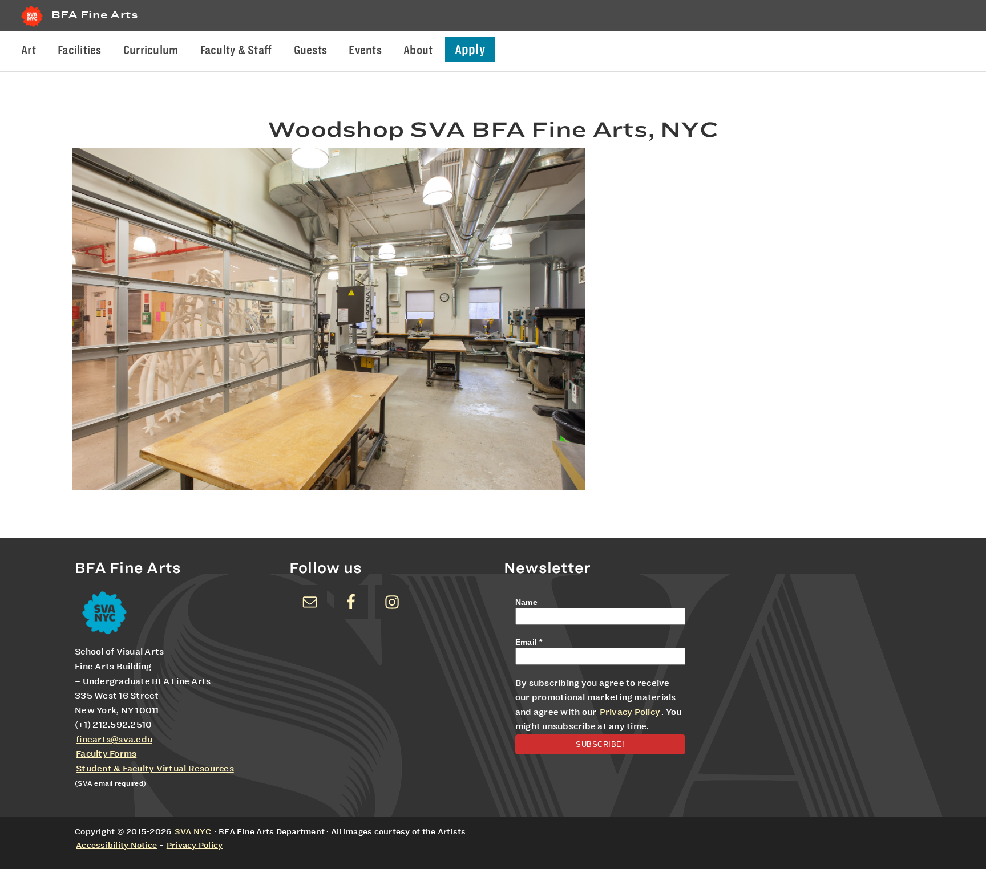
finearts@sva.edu (114, 739)
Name (526, 602)
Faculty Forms (106, 754)
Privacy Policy (630, 712)
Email (529, 642)
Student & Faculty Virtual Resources (155, 768)
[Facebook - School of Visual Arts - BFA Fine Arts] (351, 602)
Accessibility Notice (116, 845)
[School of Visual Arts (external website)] (32, 26)
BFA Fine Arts (94, 14)
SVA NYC (193, 831)
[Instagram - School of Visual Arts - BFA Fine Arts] (392, 602)
